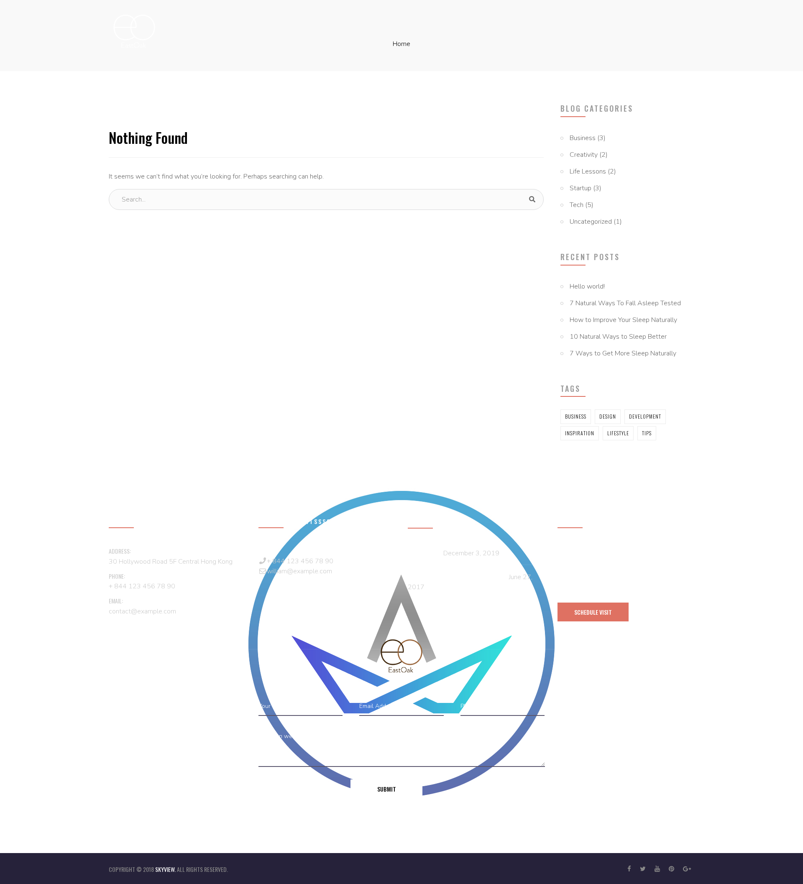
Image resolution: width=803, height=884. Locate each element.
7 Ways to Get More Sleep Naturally (623, 353)
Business (583, 138)
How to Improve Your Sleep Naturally (623, 319)
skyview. (166, 869)
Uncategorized (591, 221)
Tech (576, 205)
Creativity (584, 154)
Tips (647, 433)
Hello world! (587, 286)
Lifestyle (618, 433)
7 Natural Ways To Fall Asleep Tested (625, 303)
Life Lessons (588, 171)
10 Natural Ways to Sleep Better (618, 336)
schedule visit (593, 612)
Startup (580, 188)
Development (645, 416)
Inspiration (579, 433)
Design (607, 416)
